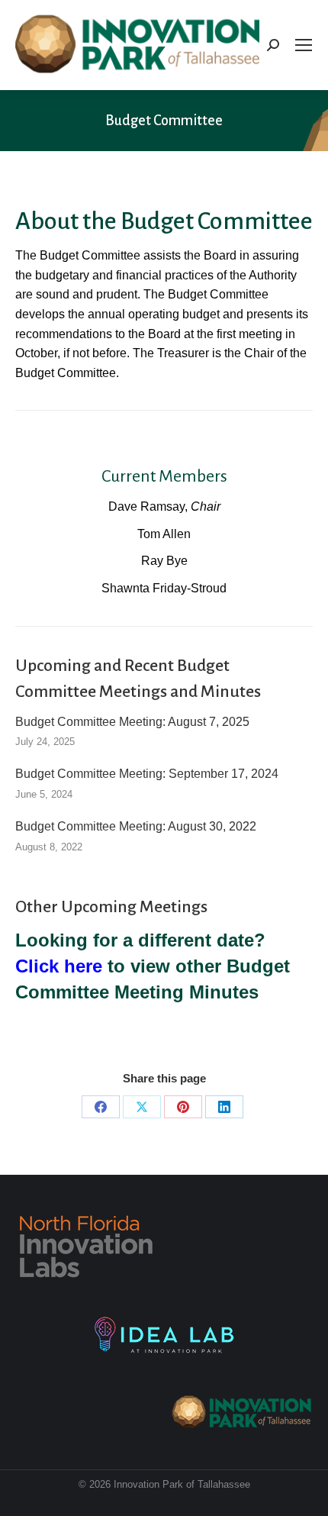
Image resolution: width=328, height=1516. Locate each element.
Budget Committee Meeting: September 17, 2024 (146, 773)
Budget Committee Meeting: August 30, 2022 (135, 826)
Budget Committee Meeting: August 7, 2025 (132, 721)
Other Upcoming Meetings (111, 907)
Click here (58, 966)
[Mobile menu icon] (303, 45)
